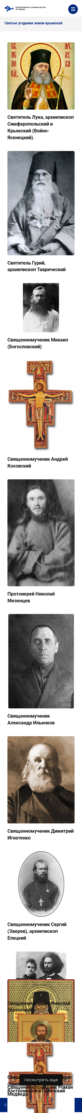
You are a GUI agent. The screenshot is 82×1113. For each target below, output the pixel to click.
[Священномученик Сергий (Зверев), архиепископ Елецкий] (41, 884)
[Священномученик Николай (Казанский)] (41, 973)
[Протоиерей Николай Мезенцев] (41, 532)
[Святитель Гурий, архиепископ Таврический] (41, 203)
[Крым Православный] (25, 8)
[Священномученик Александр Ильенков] (41, 661)
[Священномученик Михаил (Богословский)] (41, 307)
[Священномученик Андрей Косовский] (41, 406)
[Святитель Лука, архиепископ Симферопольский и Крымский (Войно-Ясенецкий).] (41, 76)
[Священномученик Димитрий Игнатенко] (41, 779)
